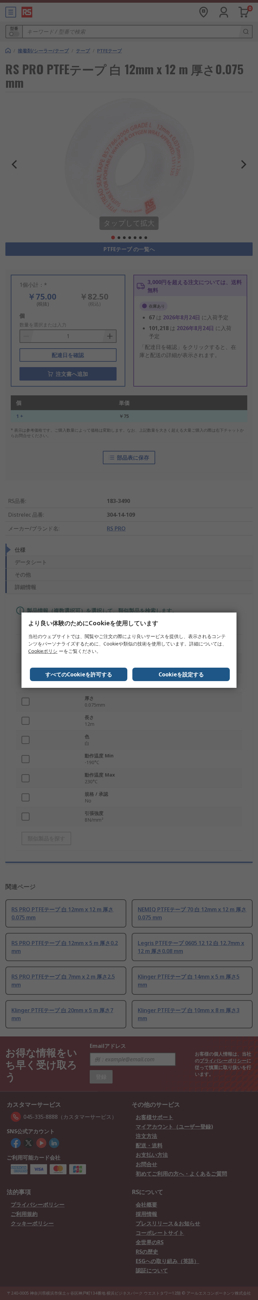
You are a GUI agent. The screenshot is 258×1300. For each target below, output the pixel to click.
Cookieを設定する (181, 674)
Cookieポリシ (42, 651)
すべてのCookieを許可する (78, 674)
